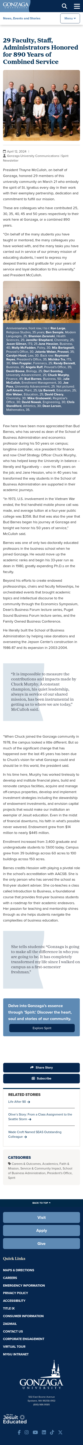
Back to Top (40, 1203)
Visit (41, 1217)
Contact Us (13, 1331)
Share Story (44, 1067)
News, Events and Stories (21, 18)
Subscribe (44, 1078)
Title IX (9, 1308)
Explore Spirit (42, 1028)
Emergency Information (24, 1285)
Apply (41, 1230)
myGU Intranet (16, 1354)
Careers (10, 1277)
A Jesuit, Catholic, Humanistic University (27, 1418)
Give (41, 1244)
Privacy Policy (15, 1293)
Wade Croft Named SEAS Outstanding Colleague (34, 1134)
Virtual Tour (14, 1346)
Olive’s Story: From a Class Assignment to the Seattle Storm (40, 1116)
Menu (68, 18)
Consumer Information (23, 1316)
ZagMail (10, 1323)
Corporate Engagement (23, 1339)
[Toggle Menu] (77, 6)
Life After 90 (17, 1101)
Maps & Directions (18, 1270)
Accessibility (14, 1300)
